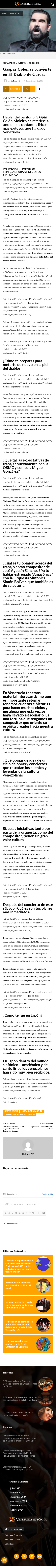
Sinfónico (34, 63)
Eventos (22, 63)
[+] (40, 1213)
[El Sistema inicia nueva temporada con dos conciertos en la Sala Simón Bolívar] (45, 1399)
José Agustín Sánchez (32, 1111)
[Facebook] (16, 1556)
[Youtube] (39, 1556)
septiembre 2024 (19, 1505)
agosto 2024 (16, 1510)
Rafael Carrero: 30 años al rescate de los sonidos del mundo (18, 1285)
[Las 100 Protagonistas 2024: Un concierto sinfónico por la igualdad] (45, 1468)
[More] (39, 89)
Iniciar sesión (47, 1194)
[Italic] (9, 1213)
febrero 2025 (17, 1492)
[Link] (33, 1213)
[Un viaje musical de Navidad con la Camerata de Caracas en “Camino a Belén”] (43, 1305)
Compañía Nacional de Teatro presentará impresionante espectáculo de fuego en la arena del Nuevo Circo (19, 1438)
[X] (32, 1556)
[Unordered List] (23, 1213)
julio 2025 (15, 1488)
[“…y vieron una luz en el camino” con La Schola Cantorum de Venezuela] (43, 1344)
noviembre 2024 (18, 1501)
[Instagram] (24, 1556)
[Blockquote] (26, 1213)
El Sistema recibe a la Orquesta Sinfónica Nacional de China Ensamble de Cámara (20, 1384)
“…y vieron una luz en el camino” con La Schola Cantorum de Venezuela (16, 1344)
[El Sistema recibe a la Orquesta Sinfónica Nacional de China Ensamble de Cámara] (45, 1384)
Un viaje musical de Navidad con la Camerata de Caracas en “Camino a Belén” (19, 1305)
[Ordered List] (19, 1213)
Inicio (4, 14)
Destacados (14, 14)
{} (37, 1213)
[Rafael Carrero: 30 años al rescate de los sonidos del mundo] (43, 1286)
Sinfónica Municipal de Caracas (19, 1115)
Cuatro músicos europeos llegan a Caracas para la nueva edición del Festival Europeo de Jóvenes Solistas (19, 1453)
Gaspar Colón (11, 1111)
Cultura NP (15, 81)
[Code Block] (29, 1213)
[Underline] (12, 1213)
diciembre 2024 (18, 1497)
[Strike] (16, 1213)
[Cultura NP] (6, 81)
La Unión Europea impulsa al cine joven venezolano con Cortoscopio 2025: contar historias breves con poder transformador (19, 1266)
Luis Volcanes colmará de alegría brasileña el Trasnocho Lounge (13, 1128)
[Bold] (5, 1213)
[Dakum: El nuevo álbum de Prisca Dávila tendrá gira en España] (45, 1414)
